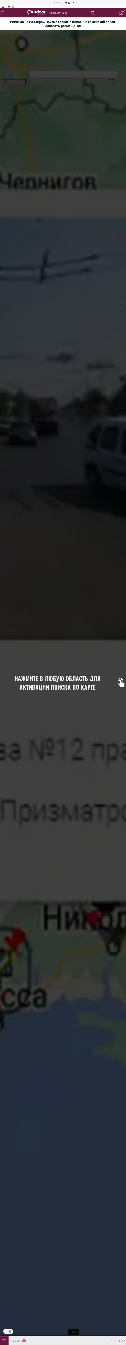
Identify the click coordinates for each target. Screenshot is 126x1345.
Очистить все (117, 1340)
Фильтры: (15, 1340)
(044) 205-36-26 (58, 13)
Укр (12, 7)
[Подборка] (121, 12)
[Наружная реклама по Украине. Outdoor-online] (38, 12)
